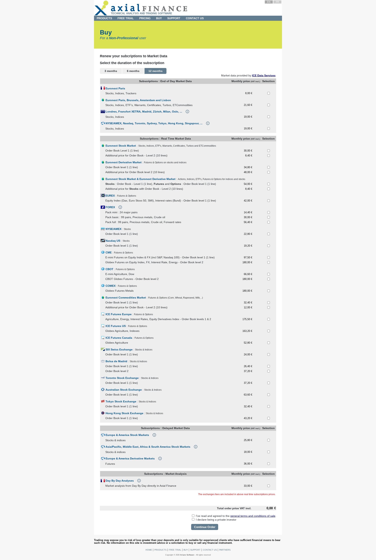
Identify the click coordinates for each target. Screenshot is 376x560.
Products (160, 550)
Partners (224, 550)
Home (149, 550)
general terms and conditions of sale (252, 515)
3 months (111, 71)
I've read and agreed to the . (235, 515)
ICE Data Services (264, 75)
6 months (133, 71)
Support (195, 550)
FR (277, 2)
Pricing (145, 18)
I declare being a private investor (215, 519)
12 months (155, 71)
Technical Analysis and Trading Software (141, 13)
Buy (159, 18)
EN (268, 2)
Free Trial (126, 18)
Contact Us (195, 18)
